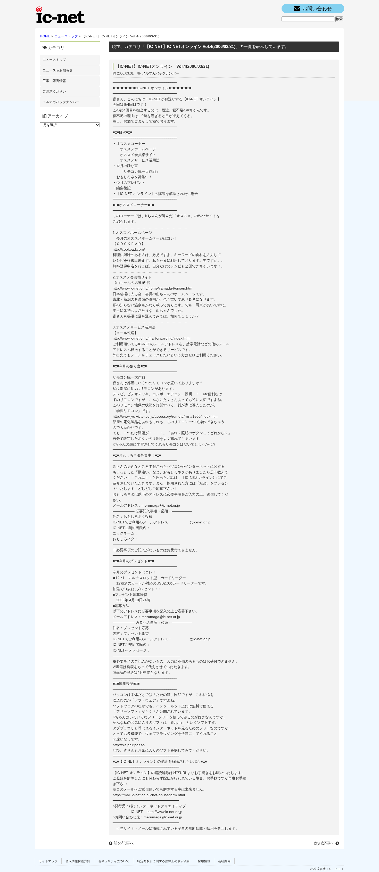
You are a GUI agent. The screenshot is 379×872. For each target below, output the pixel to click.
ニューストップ (66, 36)
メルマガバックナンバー (61, 102)
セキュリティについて (113, 861)
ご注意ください (54, 91)
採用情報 (204, 861)
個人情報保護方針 (77, 861)
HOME (45, 36)
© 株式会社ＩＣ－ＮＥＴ (327, 869)
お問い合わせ (317, 8)
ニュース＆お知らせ (58, 70)
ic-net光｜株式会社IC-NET (60, 14)
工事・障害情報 (54, 81)
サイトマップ (48, 861)
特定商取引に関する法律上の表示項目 (163, 861)
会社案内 (224, 861)
